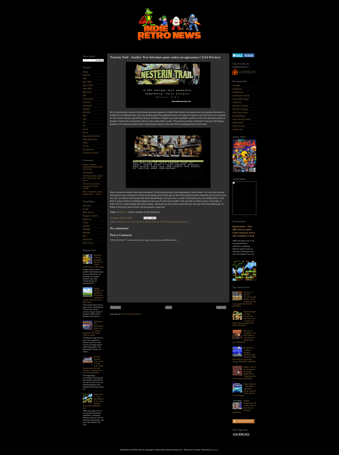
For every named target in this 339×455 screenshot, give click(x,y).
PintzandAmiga (239, 116)
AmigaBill (236, 85)
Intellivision (87, 105)
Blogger (215, 450)
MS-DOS (86, 112)
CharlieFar (237, 102)
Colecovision (88, 99)
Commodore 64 (137, 222)
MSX (85, 116)
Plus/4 (85, 132)
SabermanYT (238, 122)
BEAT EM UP (88, 212)
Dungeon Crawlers (240, 106)
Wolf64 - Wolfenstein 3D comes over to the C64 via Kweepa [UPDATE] (244, 406)
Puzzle (85, 222)
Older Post (221, 307)
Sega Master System (91, 136)
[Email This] (145, 218)
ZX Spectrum (88, 149)
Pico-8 (85, 129)
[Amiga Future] (244, 172)
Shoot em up (88, 243)
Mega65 (86, 109)
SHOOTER (87, 239)
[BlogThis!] (147, 218)
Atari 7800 (87, 82)
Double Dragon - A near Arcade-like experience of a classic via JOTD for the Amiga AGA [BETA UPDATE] (244, 318)
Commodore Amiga (241, 99)
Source (122, 212)
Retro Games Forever (242, 119)
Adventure (120, 222)
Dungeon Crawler (90, 216)
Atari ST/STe (88, 85)
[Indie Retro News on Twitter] (238, 56)
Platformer (87, 219)
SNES (85, 143)
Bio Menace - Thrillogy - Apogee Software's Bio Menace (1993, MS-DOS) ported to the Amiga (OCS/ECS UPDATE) (244, 355)
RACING (86, 226)
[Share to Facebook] (152, 218)
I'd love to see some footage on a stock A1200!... (91, 186)
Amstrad (86, 75)
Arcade (86, 209)
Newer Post (115, 307)
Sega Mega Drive (90, 139)
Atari (85, 78)
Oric (84, 122)
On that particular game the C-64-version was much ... (93, 178)
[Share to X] (150, 218)
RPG (85, 236)
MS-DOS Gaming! (240, 109)
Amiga (85, 72)
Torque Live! (238, 129)
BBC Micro (87, 92)
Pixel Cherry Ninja (240, 112)
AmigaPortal (238, 92)
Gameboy (87, 102)
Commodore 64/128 (241, 96)
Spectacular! (88, 172)
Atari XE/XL (87, 88)
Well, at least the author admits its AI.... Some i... (93, 193)
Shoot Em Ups (239, 126)
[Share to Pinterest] (155, 218)
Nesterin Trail (158, 222)
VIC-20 (86, 146)
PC (84, 126)
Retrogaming (182, 222)
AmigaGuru (237, 89)
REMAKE (86, 229)
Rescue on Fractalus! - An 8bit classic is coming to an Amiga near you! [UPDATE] (244, 336)
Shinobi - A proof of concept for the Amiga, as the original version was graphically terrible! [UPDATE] (244, 299)
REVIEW (86, 233)
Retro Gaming (170, 222)
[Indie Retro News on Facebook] (249, 56)
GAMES (148, 222)
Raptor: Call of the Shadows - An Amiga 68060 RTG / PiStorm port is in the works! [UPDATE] (244, 372)
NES (84, 119)
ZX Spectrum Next (90, 153)
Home (168, 307)
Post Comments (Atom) (131, 314)
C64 (128, 222)
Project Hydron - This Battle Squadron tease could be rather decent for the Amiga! (244, 389)
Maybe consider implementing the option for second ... (93, 166)
